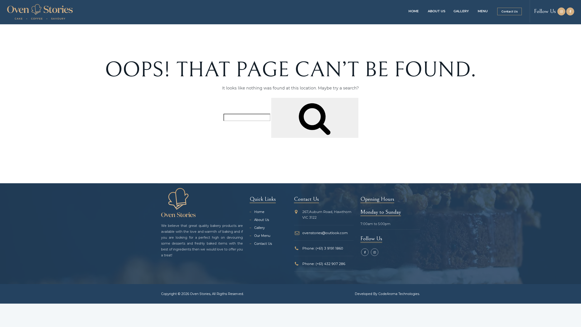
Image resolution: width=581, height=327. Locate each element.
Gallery (461, 11)
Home (414, 11)
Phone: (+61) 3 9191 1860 (322, 248)
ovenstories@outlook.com (325, 233)
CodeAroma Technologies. (399, 294)
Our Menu (262, 236)
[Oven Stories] (40, 12)
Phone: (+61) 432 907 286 (323, 264)
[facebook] (570, 12)
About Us (436, 11)
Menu (483, 11)
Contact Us (509, 11)
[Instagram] (561, 12)
